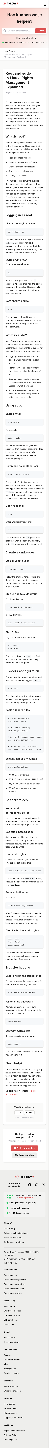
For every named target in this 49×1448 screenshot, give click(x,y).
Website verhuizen (12, 1391)
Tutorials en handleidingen (16, 1233)
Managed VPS (10, 1369)
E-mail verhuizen (11, 1342)
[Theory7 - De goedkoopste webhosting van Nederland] (10, 4)
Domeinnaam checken (14, 1289)
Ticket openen (10, 1408)
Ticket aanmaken (26, 1148)
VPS (6, 1364)
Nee (30, 1113)
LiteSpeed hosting (12, 1315)
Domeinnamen (10, 1275)
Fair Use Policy (10, 1435)
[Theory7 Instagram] (36, 1184)
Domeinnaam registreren (15, 1280)
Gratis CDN (9, 1324)
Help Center (10, 51)
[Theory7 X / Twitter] (43, 1184)
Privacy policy (10, 1440)
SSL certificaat (10, 1320)
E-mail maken (10, 1337)
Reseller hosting (11, 1373)
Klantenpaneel (10, 1413)
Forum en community (13, 1238)
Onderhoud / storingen (14, 1242)
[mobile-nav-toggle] (45, 5)
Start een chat (26, 1155)
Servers (7, 1355)
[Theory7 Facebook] (29, 1184)
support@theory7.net (13, 1417)
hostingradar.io (26, 1197)
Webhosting (9, 1306)
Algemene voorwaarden (14, 1431)
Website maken (11, 1386)
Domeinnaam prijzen (13, 1293)
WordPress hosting (12, 1311)
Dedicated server (12, 1360)
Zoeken (40, 31)
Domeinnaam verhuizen (14, 1284)
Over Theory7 (10, 1228)
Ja (20, 1113)
